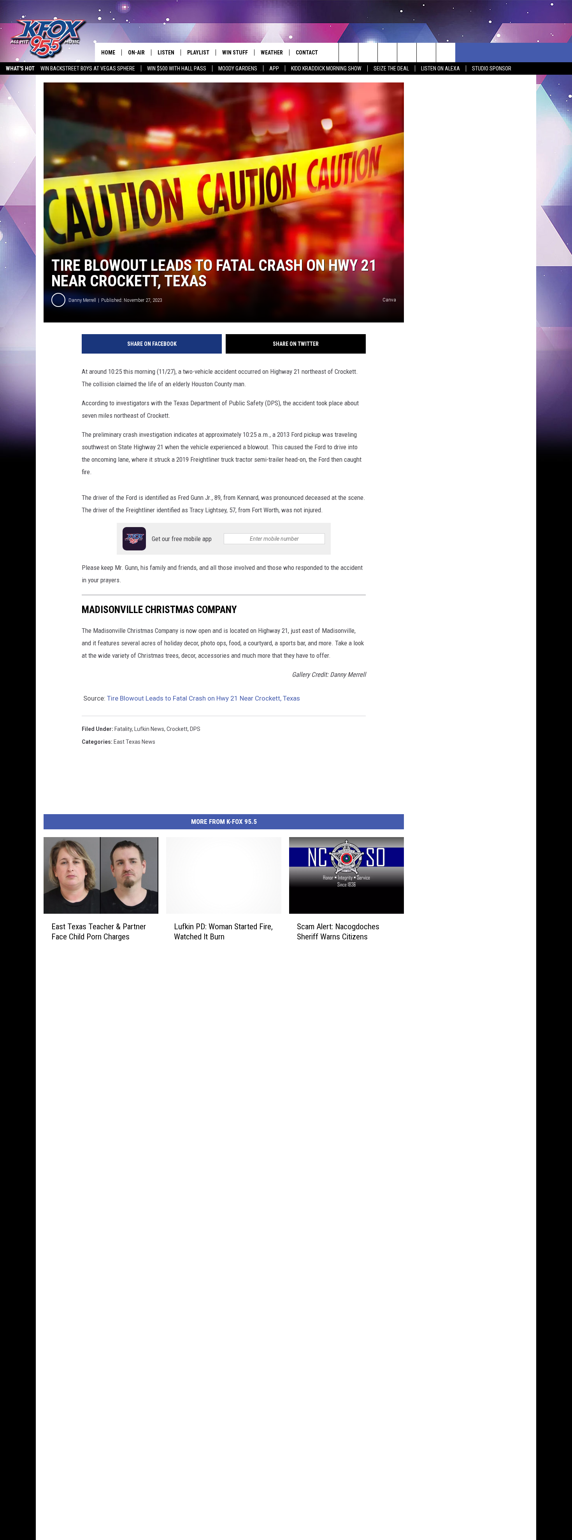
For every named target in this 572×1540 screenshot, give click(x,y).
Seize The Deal (391, 68)
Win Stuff (235, 52)
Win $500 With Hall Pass (176, 68)
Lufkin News (149, 729)
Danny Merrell (82, 300)
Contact (307, 52)
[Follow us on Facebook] (387, 52)
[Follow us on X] (445, 52)
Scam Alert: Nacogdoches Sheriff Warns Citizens (338, 931)
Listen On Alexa (440, 68)
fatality (123, 729)
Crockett (177, 729)
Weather (272, 52)
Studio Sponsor (491, 68)
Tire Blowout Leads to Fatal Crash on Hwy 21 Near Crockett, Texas (203, 698)
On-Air (136, 52)
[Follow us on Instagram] (406, 52)
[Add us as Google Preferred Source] (367, 52)
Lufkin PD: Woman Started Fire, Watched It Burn (223, 931)
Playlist (198, 52)
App (274, 68)
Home (108, 52)
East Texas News (134, 742)
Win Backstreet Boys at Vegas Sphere (87, 68)
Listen (166, 52)
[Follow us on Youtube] (426, 52)
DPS (195, 729)
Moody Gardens (237, 68)
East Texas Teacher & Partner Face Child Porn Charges (98, 931)
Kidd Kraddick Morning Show (326, 68)
